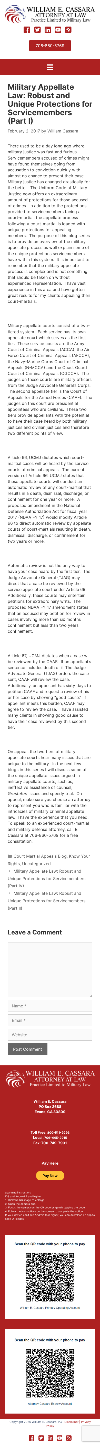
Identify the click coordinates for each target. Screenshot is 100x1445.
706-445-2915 (55, 1138)
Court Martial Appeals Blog (40, 856)
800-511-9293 (58, 1132)
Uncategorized (36, 863)
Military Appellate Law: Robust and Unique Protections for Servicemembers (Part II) (46, 901)
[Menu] (50, 67)
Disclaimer (71, 1422)
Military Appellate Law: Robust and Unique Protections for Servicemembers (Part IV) (46, 878)
